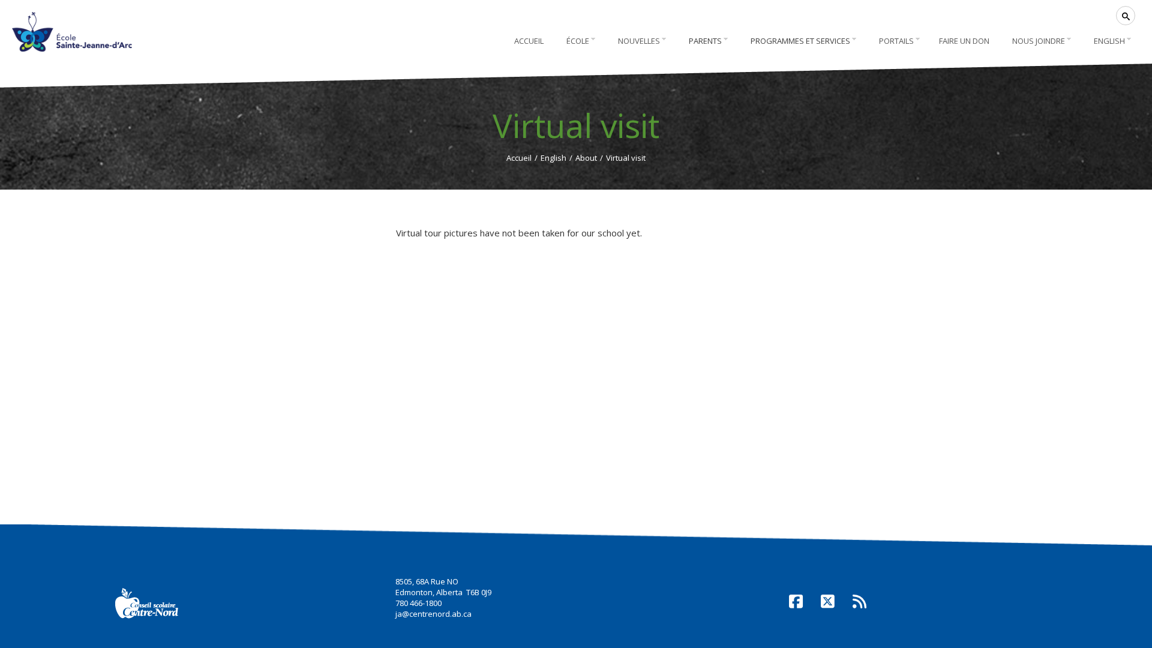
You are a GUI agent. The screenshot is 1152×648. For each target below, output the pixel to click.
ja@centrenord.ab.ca (433, 613)
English (553, 157)
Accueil (519, 157)
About (586, 157)
